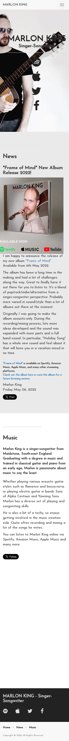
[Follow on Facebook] (36, 108)
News (19, 727)
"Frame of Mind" (38, 261)
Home (6, 727)
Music (32, 727)
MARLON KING (15, 4)
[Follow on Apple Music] (36, 79)
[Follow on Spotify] (36, 65)
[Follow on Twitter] (36, 94)
